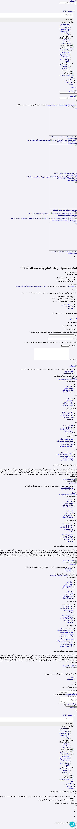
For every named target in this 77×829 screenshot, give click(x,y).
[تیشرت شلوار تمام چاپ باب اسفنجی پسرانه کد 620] (44, 218)
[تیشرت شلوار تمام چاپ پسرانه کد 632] (52, 140)
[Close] (76, 682)
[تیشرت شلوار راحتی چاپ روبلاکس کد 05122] (63, 171)
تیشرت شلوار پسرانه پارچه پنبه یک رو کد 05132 (65, 210)
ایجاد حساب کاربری (71, 705)
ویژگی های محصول (67, 304)
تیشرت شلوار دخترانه (66, 439)
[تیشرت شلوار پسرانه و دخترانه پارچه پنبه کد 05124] (63, 250)
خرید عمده (70, 419)
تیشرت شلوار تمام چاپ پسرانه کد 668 (67, 178)
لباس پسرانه (62, 105)
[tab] (36, 15)
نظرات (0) (70, 308)
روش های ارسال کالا (66, 415)
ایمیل (75, 339)
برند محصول (69, 306)
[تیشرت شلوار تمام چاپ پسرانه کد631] (52, 213)
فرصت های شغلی (67, 391)
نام (75, 335)
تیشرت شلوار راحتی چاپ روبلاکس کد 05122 (65, 173)
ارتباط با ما (69, 386)
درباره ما (70, 384)
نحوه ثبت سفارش (67, 412)
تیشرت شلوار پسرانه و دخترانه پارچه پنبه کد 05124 (64, 251)
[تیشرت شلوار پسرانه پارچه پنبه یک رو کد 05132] (63, 208)
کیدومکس (71, 286)
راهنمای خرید (72, 284)
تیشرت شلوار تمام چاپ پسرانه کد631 (67, 215)
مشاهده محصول (72, 138)
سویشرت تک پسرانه (67, 444)
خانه (76, 105)
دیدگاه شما (73, 359)
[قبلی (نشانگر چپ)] (76, 828)
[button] (36, 11)
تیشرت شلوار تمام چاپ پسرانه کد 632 (67, 141)
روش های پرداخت (67, 413)
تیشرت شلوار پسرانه (52, 105)
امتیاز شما (73, 345)
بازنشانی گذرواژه (71, 694)
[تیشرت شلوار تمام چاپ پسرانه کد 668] (52, 177)
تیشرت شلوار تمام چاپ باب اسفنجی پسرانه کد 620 (64, 220)
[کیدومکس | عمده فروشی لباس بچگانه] (73, 707)
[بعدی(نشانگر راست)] (74, 828)
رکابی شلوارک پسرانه (66, 446)
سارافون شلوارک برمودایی (65, 441)
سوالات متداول (68, 388)
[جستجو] (76, 100)
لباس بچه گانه (70, 105)
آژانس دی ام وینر (57, 670)
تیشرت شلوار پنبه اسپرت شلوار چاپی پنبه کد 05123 (64, 136)
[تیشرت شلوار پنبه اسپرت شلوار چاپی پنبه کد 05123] (63, 135)
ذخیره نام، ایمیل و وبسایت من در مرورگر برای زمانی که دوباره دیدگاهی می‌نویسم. (49, 342)
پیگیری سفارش (68, 417)
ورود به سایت (72, 696)
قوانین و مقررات (68, 390)
